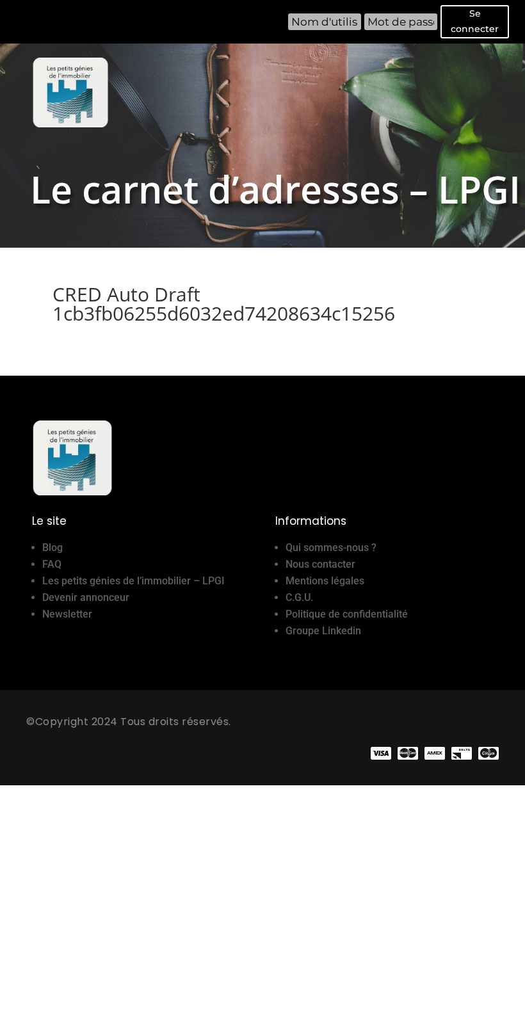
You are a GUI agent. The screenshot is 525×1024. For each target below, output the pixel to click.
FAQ (51, 564)
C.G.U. (299, 597)
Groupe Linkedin (323, 631)
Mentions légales (325, 581)
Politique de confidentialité (347, 614)
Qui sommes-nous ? (331, 547)
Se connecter (475, 21)
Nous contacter (320, 564)
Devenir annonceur (85, 597)
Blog (52, 547)
